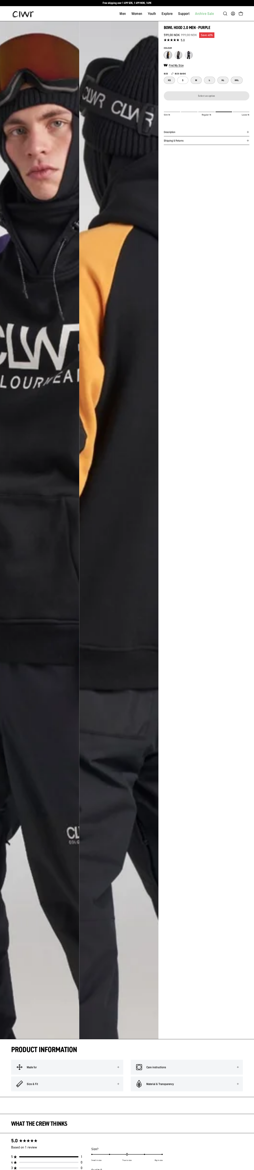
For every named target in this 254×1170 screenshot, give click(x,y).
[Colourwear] (23, 13)
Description (169, 132)
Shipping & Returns (174, 140)
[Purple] (168, 55)
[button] (225, 13)
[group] (127, 3)
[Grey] (178, 55)
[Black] (189, 55)
